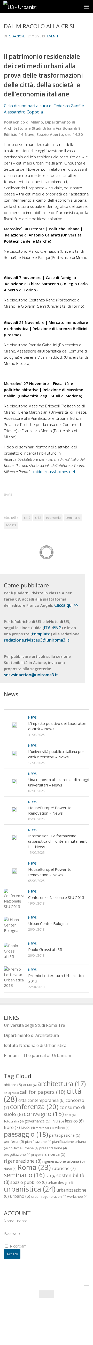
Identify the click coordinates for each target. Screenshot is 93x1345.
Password (12, 1233)
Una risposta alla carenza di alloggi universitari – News (58, 782)
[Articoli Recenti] (25, 704)
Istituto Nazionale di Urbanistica (35, 1045)
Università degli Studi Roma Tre (34, 1025)
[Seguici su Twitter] (41, 1330)
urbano (20, 1196)
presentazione (53, 1148)
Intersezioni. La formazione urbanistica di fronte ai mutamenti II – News (58, 841)
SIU (50, 1176)
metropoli (44, 1128)
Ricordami (18, 1246)
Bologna (11, 1093)
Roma (34, 1167)
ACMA (29, 1084)
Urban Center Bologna (48, 923)
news (32, 717)
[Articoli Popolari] (68, 704)
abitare (13, 1084)
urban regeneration (48, 1196)
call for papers (42, 1091)
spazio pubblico (28, 1182)
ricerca (56, 1154)
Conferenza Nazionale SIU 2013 (56, 897)
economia (53, 517)
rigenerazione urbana (63, 1161)
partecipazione (64, 1135)
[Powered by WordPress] (29, 1319)
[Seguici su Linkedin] (60, 1330)
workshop (77, 1196)
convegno (44, 1114)
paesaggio (26, 1134)
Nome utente (15, 1220)
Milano (62, 1127)
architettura (61, 1083)
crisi (38, 517)
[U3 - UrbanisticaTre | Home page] (25, 6)
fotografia (14, 1121)
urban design (60, 1182)
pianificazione (38, 1141)
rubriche (64, 1168)
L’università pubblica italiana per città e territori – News (56, 754)
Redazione (17, 36)
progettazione (17, 1154)
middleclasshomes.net (54, 471)
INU (57, 1120)
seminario (73, 517)
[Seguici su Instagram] (51, 1330)
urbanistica (29, 1189)
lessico (74, 1121)
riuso (10, 1168)
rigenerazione (22, 1161)
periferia (14, 1141)
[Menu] (86, 6)
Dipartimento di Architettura (31, 1035)
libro (12, 1127)
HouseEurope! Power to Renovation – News (50, 810)
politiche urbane (23, 1148)
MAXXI (28, 1127)
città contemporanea (41, 1100)
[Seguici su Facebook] (32, 1330)
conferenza (34, 1106)
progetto (39, 1155)
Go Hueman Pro (72, 1319)
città (27, 517)
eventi (52, 36)
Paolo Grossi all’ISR (45, 949)
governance (37, 1120)
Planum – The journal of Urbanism (37, 1055)
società (11, 525)
